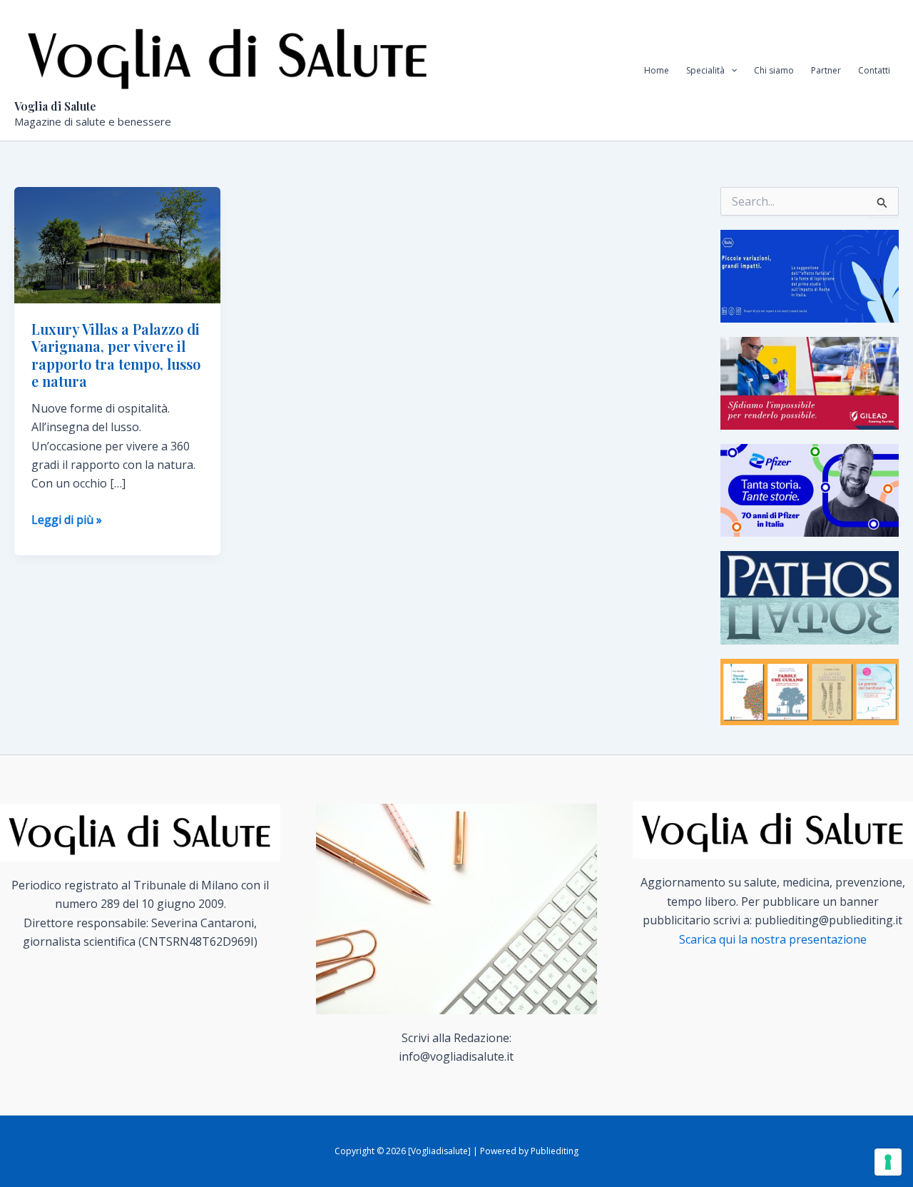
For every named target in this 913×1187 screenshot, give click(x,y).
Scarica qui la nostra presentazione (773, 939)
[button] (731, 70)
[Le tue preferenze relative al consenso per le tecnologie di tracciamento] (888, 1162)
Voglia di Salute (55, 106)
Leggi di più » (66, 520)
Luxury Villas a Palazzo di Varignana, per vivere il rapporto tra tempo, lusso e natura (115, 355)
